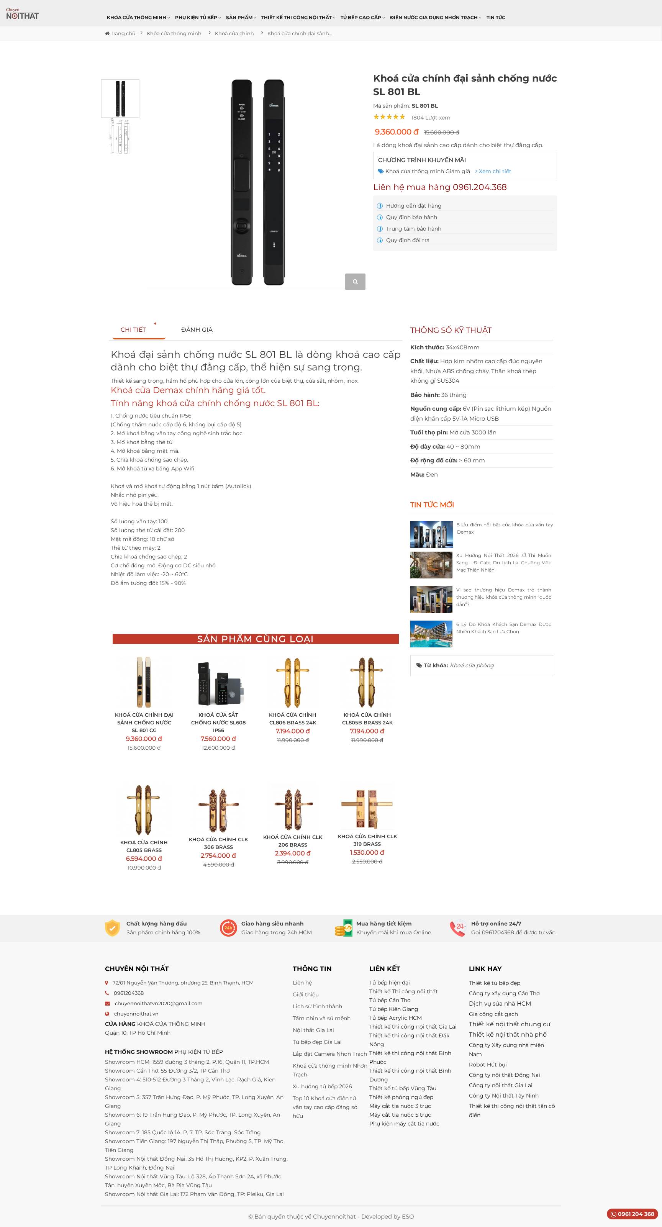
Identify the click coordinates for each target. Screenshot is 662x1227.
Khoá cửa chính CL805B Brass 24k (367, 719)
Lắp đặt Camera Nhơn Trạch (330, 1053)
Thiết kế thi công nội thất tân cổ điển (512, 1110)
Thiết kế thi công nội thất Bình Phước (410, 1057)
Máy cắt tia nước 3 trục (400, 1105)
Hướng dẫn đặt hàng (413, 205)
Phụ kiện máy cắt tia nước (404, 1123)
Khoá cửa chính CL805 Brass (144, 846)
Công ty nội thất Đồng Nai (504, 1074)
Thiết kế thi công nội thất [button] (297, 17)
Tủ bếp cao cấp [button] (361, 17)
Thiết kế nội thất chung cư (510, 1024)
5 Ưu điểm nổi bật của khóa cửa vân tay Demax (505, 528)
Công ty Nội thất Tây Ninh (504, 1095)
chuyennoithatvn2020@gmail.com (159, 1003)
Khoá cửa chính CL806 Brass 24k (292, 719)
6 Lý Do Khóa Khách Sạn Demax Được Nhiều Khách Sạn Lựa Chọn (503, 627)
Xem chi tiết (494, 171)
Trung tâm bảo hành (413, 228)
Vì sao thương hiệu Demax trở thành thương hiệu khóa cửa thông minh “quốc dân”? (503, 597)
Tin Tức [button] (496, 17)
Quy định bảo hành (411, 217)
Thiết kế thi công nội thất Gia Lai (413, 1026)
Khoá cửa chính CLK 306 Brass (218, 843)
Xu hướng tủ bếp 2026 (322, 1086)
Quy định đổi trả (407, 240)
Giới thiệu (306, 994)
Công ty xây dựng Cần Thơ (504, 993)
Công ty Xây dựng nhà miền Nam (506, 1050)
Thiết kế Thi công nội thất (403, 991)
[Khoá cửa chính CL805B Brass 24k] (367, 682)
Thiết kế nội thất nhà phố (508, 1034)
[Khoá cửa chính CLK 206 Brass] (293, 807)
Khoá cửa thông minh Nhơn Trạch (330, 1070)
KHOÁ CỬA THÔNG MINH (171, 1024)
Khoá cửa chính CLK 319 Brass (367, 840)
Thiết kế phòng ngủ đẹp (401, 1097)
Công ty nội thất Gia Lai (501, 1085)
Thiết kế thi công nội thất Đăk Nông (409, 1040)
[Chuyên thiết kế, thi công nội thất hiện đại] (23, 13)
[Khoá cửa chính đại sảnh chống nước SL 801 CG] (143, 682)
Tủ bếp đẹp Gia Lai (317, 1042)
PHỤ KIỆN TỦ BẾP (198, 1051)
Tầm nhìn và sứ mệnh (322, 1018)
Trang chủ (123, 33)
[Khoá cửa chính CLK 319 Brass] (367, 806)
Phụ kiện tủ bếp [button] (196, 17)
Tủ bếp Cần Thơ (390, 1000)
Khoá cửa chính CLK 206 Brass (292, 841)
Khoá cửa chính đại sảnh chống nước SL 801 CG (144, 722)
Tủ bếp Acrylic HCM (395, 1017)
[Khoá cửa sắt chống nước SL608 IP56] (218, 682)
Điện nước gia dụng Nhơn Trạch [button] (434, 17)
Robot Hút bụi (488, 1064)
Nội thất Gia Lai (313, 1030)
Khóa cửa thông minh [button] (137, 17)
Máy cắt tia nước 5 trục (401, 1114)
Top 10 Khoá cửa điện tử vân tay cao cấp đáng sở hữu (325, 1107)
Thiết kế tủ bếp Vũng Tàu (402, 1088)
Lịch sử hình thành (317, 1006)
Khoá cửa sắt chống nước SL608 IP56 (218, 722)
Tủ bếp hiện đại (389, 982)
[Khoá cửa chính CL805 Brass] (143, 809)
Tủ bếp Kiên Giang (393, 1009)
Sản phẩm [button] (240, 17)
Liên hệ (302, 982)
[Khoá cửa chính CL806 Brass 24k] (293, 682)
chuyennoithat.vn (136, 1014)
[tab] (139, 330)
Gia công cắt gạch (493, 1014)
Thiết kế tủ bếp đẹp (494, 983)
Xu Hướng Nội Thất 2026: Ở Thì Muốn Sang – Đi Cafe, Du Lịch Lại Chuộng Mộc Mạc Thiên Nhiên (503, 562)
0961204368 (129, 993)
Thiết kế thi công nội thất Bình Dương (410, 1075)
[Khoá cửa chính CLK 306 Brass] (218, 808)
